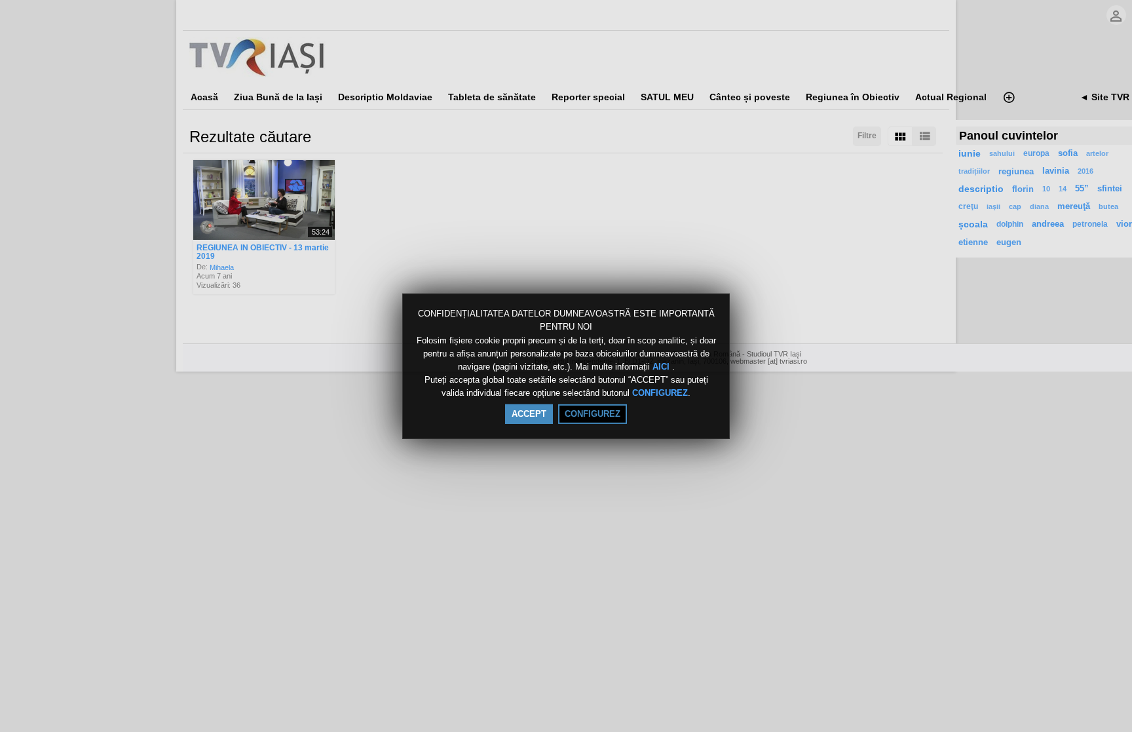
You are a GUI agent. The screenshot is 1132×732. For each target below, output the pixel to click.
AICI (662, 367)
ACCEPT (529, 414)
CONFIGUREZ (660, 393)
